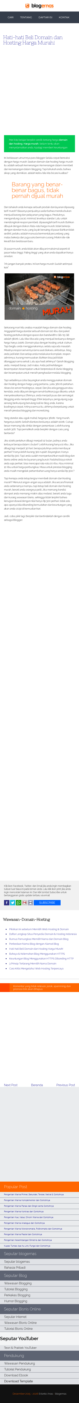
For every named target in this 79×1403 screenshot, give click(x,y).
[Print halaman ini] (30, 904)
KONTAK (64, 17)
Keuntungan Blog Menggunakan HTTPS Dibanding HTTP (41, 958)
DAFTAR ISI (45, 17)
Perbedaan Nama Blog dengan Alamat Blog (34, 943)
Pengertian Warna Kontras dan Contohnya (24, 1211)
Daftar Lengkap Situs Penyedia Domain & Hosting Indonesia (43, 934)
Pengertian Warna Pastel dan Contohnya (23, 1234)
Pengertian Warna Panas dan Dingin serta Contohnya (29, 1206)
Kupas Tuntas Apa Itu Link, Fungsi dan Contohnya (27, 1246)
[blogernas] (39, 7)
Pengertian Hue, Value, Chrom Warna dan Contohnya (28, 1217)
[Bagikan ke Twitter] (12, 904)
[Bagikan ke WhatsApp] (18, 904)
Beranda (37, 1085)
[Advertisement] (39, 88)
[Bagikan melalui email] (24, 904)
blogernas (60, 1393)
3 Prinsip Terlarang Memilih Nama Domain (32, 963)
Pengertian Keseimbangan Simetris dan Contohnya (28, 1240)
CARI (11, 17)
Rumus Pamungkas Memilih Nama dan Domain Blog (38, 939)
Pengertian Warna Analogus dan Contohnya (24, 1223)
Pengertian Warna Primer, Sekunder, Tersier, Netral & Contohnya (34, 1194)
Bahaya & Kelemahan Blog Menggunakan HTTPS (37, 953)
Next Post (10, 1085)
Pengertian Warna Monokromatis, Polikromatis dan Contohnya (33, 1229)
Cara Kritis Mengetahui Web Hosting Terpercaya (36, 968)
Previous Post (65, 1085)
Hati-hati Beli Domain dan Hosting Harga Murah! (33, 39)
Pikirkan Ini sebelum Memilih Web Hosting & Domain (39, 929)
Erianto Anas (46, 1393)
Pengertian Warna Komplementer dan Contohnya (27, 1200)
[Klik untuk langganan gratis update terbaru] (47, 904)
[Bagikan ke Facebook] (6, 904)
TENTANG (26, 17)
